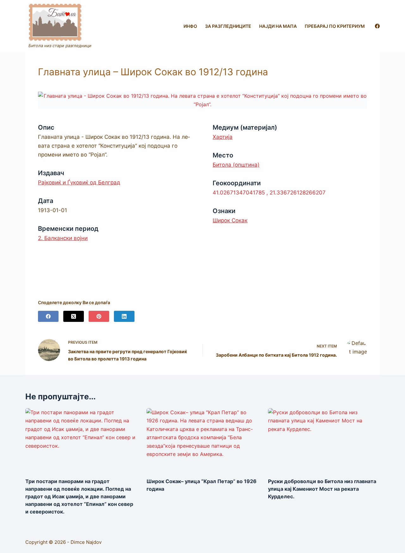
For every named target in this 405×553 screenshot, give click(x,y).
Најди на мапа (278, 26)
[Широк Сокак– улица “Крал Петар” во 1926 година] (202, 439)
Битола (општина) (236, 165)
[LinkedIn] (124, 316)
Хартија (223, 137)
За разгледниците (228, 26)
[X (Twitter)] (73, 316)
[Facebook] (377, 26)
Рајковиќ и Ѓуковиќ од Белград (79, 182)
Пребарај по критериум (335, 26)
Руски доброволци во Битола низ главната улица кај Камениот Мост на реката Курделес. (322, 489)
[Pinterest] (99, 316)
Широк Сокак (230, 220)
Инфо (190, 26)
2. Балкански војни (63, 238)
